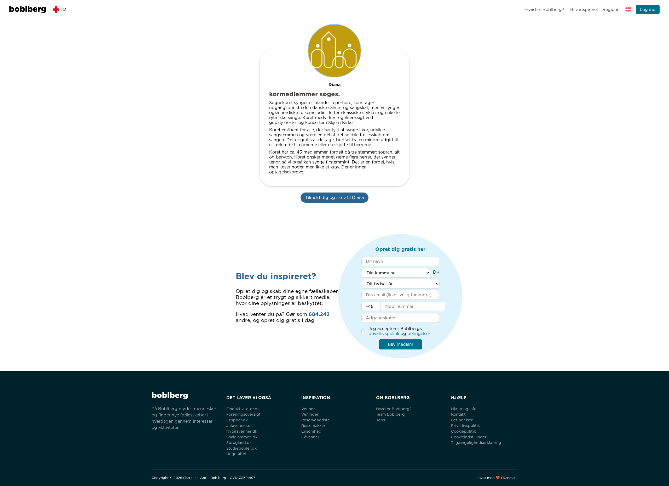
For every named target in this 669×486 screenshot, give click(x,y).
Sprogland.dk (239, 442)
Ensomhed (311, 431)
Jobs (380, 420)
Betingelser (462, 420)
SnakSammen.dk (241, 437)
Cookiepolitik (463, 431)
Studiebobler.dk (241, 448)
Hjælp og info (463, 408)
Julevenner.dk (239, 425)
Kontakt (458, 414)
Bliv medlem (400, 344)
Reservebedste (315, 420)
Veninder (310, 414)
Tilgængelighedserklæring (476, 442)
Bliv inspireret (584, 9)
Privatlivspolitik (465, 425)
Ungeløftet (236, 453)
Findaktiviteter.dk (242, 408)
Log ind (648, 9)
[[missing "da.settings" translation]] (628, 9)
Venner (308, 408)
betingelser (418, 333)
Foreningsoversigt (243, 414)
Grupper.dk (237, 420)
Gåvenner (310, 437)
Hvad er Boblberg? (544, 9)
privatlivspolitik (383, 333)
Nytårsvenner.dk (241, 431)
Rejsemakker (313, 425)
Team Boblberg (390, 414)
